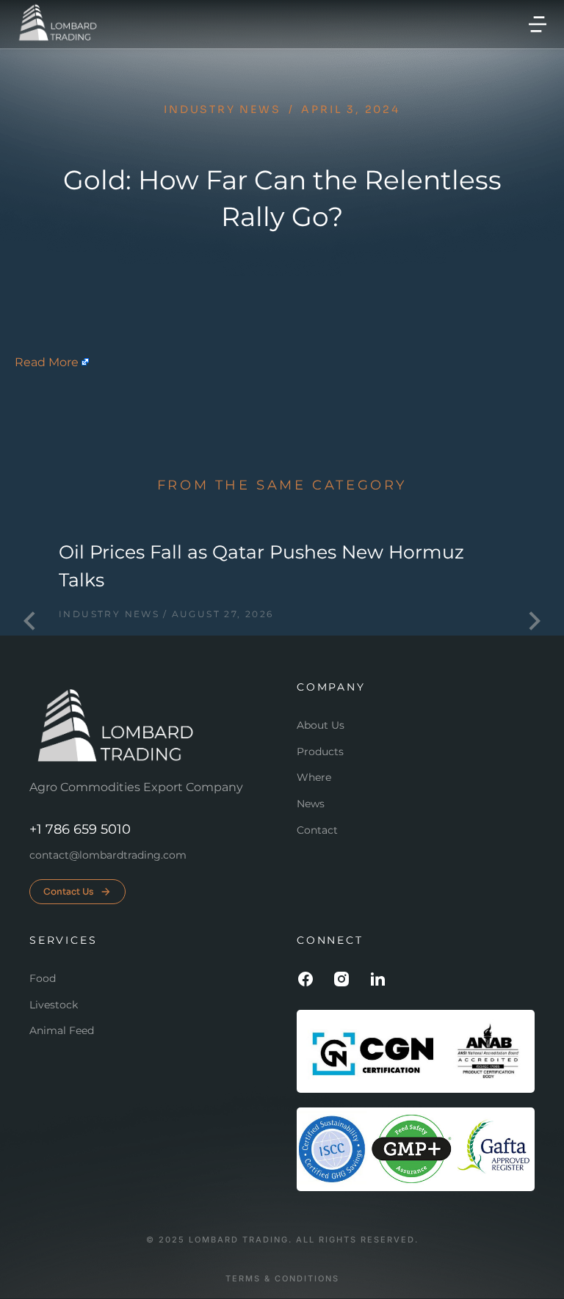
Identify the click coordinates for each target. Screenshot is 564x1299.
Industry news (222, 109)
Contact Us (68, 891)
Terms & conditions (282, 1279)
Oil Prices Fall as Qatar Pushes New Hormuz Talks (261, 566)
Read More (47, 362)
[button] (537, 24)
